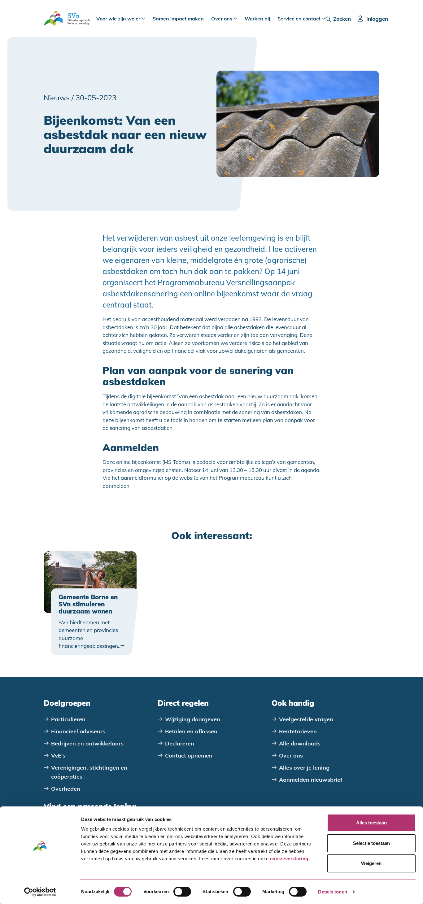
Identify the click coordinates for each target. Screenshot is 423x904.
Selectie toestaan (371, 843)
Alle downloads (300, 743)
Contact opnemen (188, 755)
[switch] (182, 892)
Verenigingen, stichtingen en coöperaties (89, 772)
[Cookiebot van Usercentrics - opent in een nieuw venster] (40, 892)
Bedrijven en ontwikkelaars (87, 743)
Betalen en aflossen (191, 731)
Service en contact (299, 18)
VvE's (58, 755)
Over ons (222, 18)
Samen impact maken (178, 18)
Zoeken (342, 18)
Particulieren (68, 719)
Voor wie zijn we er (119, 18)
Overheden (65, 788)
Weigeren (371, 863)
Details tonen (332, 891)
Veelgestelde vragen (306, 719)
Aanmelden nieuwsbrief (310, 779)
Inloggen (377, 18)
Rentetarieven (298, 731)
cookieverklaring (289, 858)
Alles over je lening (304, 767)
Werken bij (257, 18)
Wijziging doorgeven (192, 719)
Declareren (179, 743)
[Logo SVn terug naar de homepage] (67, 18)
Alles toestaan (371, 822)
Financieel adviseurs (78, 731)
